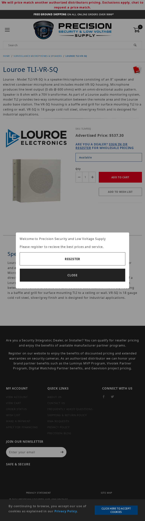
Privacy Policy (65, 511)
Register (72, 259)
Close (72, 275)
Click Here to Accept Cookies (116, 510)
